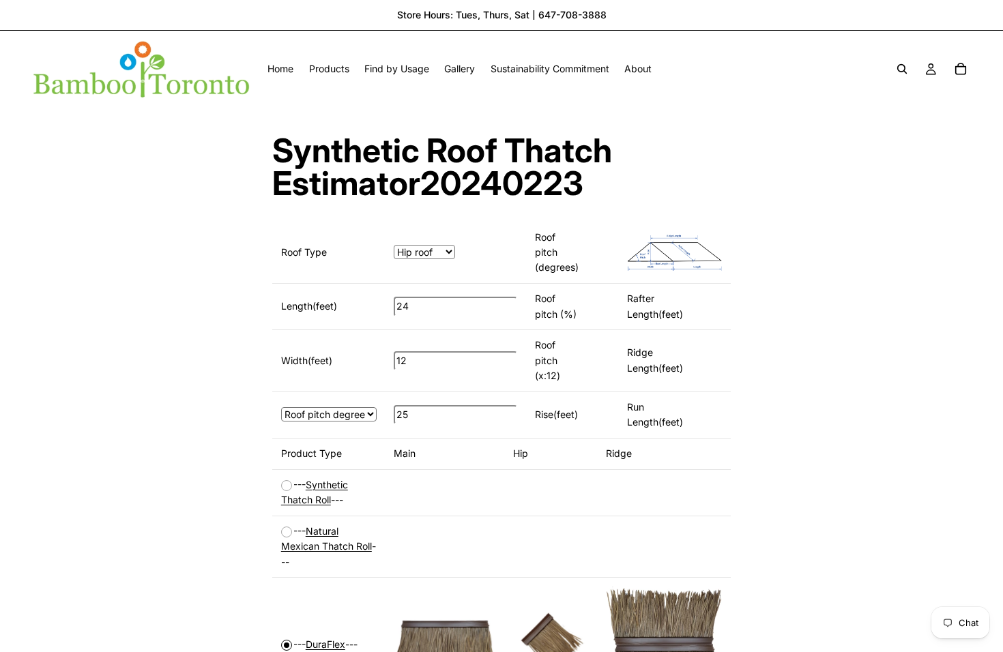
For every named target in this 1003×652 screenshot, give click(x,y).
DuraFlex (325, 644)
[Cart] (961, 69)
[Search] (902, 69)
